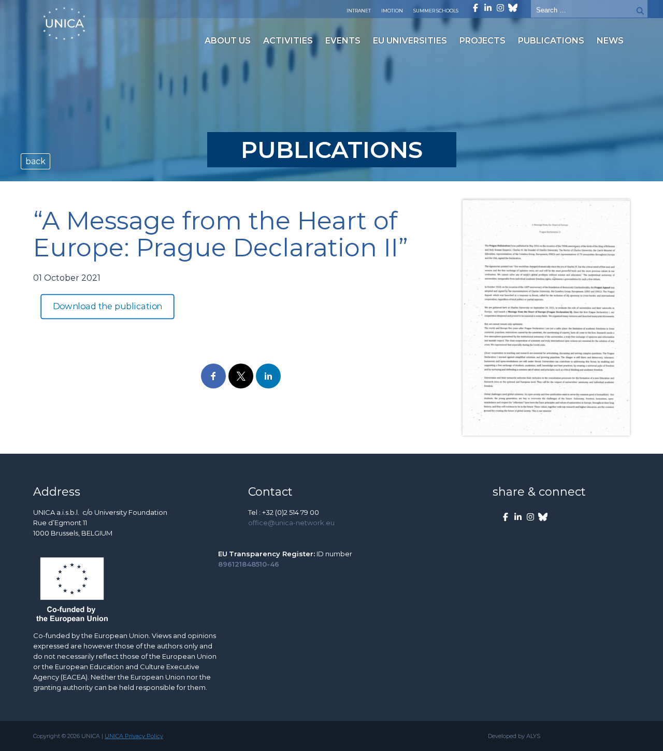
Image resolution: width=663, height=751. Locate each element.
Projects (482, 41)
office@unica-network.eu (291, 522)
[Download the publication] (546, 317)
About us (228, 41)
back (35, 161)
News (610, 41)
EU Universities (410, 41)
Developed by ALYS (514, 736)
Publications (551, 41)
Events (343, 41)
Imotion (392, 10)
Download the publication (108, 306)
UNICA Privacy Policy (134, 736)
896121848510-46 (248, 564)
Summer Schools (435, 10)
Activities (288, 41)
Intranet (359, 10)
